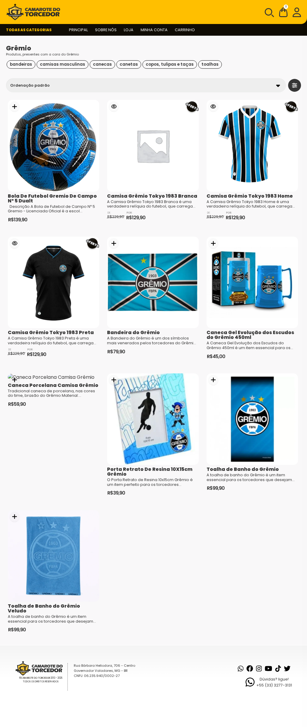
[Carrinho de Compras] (283, 13)
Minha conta (154, 29)
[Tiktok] (278, 668)
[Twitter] (287, 668)
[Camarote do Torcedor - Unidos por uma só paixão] (35, 12)
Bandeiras (21, 64)
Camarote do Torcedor (35, 678)
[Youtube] (268, 668)
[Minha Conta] (297, 12)
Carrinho (185, 29)
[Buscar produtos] (269, 12)
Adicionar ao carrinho (14, 106)
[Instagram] (259, 668)
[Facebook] (249, 668)
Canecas (102, 64)
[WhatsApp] (240, 668)
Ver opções (114, 106)
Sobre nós (106, 29)
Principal (78, 29)
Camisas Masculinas (62, 64)
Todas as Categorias (29, 29)
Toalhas (210, 64)
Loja (128, 29)
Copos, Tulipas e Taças (170, 64)
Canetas (129, 64)
